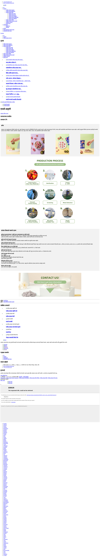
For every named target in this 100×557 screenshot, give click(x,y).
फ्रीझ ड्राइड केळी (10, 316)
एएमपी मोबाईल (26, 376)
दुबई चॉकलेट (3, 378)
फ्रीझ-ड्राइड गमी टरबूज (52, 378)
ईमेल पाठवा (3, 380)
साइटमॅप (20, 376)
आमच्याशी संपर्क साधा (7, 31)
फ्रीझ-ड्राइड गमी (12, 15)
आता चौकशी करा (4, 375)
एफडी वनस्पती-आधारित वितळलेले (13, 99)
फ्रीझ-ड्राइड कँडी (9, 12)
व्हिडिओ (7, 27)
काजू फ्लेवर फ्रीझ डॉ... (11, 62)
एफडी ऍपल (6, 300)
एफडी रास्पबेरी (9, 321)
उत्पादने (4, 8)
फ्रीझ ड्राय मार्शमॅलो (13, 16)
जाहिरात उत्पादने (9, 22)
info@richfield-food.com (8, 2)
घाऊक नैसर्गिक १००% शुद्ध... (13, 94)
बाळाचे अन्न (8, 23)
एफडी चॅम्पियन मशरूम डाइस (8, 301)
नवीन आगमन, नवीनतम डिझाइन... (13, 78)
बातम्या (4, 28)
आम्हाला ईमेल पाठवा (4, 113)
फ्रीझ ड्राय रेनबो (12, 13)
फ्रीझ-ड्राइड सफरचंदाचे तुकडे (13, 327)
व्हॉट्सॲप (10, 381)
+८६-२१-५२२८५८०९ (7, 1)
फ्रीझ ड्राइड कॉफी (10, 19)
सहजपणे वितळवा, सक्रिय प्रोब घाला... (14, 83)
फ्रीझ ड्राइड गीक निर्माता (34, 378)
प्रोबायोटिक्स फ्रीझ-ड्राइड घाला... (14, 67)
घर (3, 7)
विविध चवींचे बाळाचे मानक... (12, 73)
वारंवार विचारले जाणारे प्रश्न (8, 29)
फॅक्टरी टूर (8, 26)
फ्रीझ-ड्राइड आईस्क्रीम (13, 17)
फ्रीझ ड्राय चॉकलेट (13, 18)
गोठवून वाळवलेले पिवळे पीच (12, 337)
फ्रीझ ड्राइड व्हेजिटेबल (10, 11)
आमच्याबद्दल (5, 24)
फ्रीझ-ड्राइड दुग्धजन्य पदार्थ (11, 21)
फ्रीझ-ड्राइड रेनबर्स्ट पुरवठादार (12, 378)
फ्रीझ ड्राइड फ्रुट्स (10, 10)
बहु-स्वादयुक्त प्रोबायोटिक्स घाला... (14, 89)
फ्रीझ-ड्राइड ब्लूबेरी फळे (11, 311)
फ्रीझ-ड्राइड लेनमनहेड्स (24, 378)
